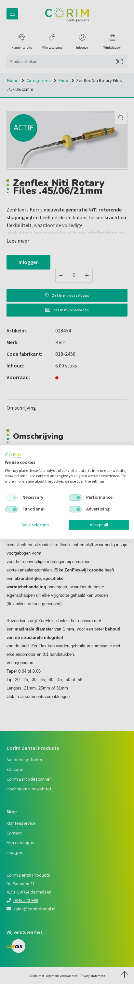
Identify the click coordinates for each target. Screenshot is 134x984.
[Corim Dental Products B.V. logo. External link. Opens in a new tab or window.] (13, 455)
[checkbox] (11, 497)
